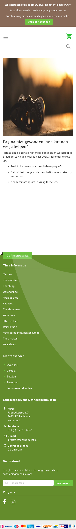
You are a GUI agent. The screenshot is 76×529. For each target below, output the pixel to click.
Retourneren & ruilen (19, 388)
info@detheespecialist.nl (22, 440)
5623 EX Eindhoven (19, 416)
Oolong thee (10, 292)
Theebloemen (11, 309)
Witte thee (9, 315)
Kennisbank (9, 344)
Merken (7, 274)
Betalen (11, 376)
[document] (38, 13)
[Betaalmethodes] (38, 526)
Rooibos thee (10, 297)
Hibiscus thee (10, 321)
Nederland (14, 420)
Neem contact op (21, 182)
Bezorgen (12, 382)
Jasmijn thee (10, 327)
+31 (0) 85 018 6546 (20, 430)
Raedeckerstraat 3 (18, 412)
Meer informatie (60, 16)
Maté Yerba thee (12, 332)
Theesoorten (10, 280)
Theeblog (9, 286)
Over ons (12, 365)
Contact (11, 370)
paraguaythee (31, 332)
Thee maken (10, 338)
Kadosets (8, 303)
